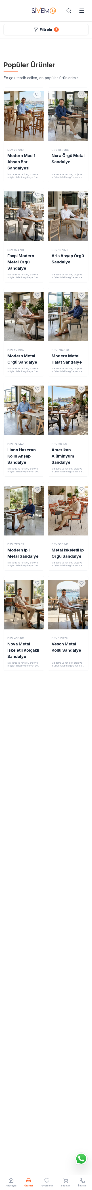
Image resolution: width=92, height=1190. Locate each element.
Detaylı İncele (24, 119)
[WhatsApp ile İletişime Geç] (81, 1158)
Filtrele (48, 29)
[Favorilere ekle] (37, 94)
